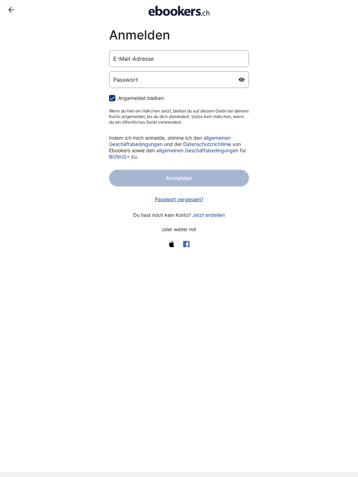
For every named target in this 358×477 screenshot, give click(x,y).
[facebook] (186, 244)
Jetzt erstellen (208, 215)
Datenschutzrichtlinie (207, 144)
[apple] (172, 244)
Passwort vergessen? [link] (179, 199)
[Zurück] (11, 9)
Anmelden (179, 178)
